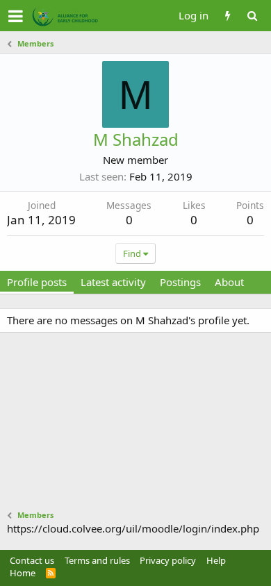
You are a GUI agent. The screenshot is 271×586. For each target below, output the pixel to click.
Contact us (32, 560)
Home (22, 573)
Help (216, 560)
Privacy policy (168, 560)
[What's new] (227, 15)
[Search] (252, 15)
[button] (15, 16)
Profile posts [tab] (37, 282)
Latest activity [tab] (113, 282)
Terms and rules (97, 560)
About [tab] (229, 282)
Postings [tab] (180, 282)
